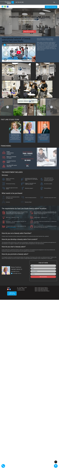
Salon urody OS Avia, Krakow (41, 287)
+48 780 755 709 (21, 290)
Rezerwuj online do (12, 293)
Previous (7, 107)
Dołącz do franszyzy (51, 7)
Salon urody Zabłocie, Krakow (41, 288)
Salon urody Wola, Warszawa (41, 289)
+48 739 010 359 (19, 2)
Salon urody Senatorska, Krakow (42, 290)
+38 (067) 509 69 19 (16, 269)
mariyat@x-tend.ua (15, 271)
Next (51, 107)
